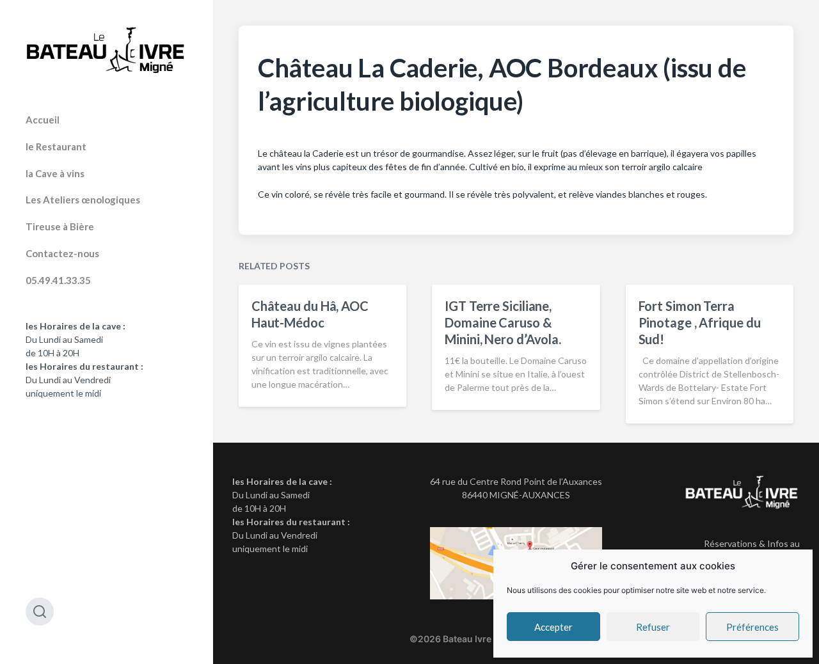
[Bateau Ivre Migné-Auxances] (106, 50)
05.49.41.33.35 (58, 280)
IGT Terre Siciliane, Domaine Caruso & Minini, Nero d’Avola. (503, 322)
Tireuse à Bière (60, 226)
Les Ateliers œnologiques (83, 199)
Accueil (43, 119)
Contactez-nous (62, 253)
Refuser (653, 627)
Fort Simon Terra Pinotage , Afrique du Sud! (700, 322)
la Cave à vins (55, 173)
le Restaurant (56, 146)
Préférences (752, 627)
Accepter (553, 627)
